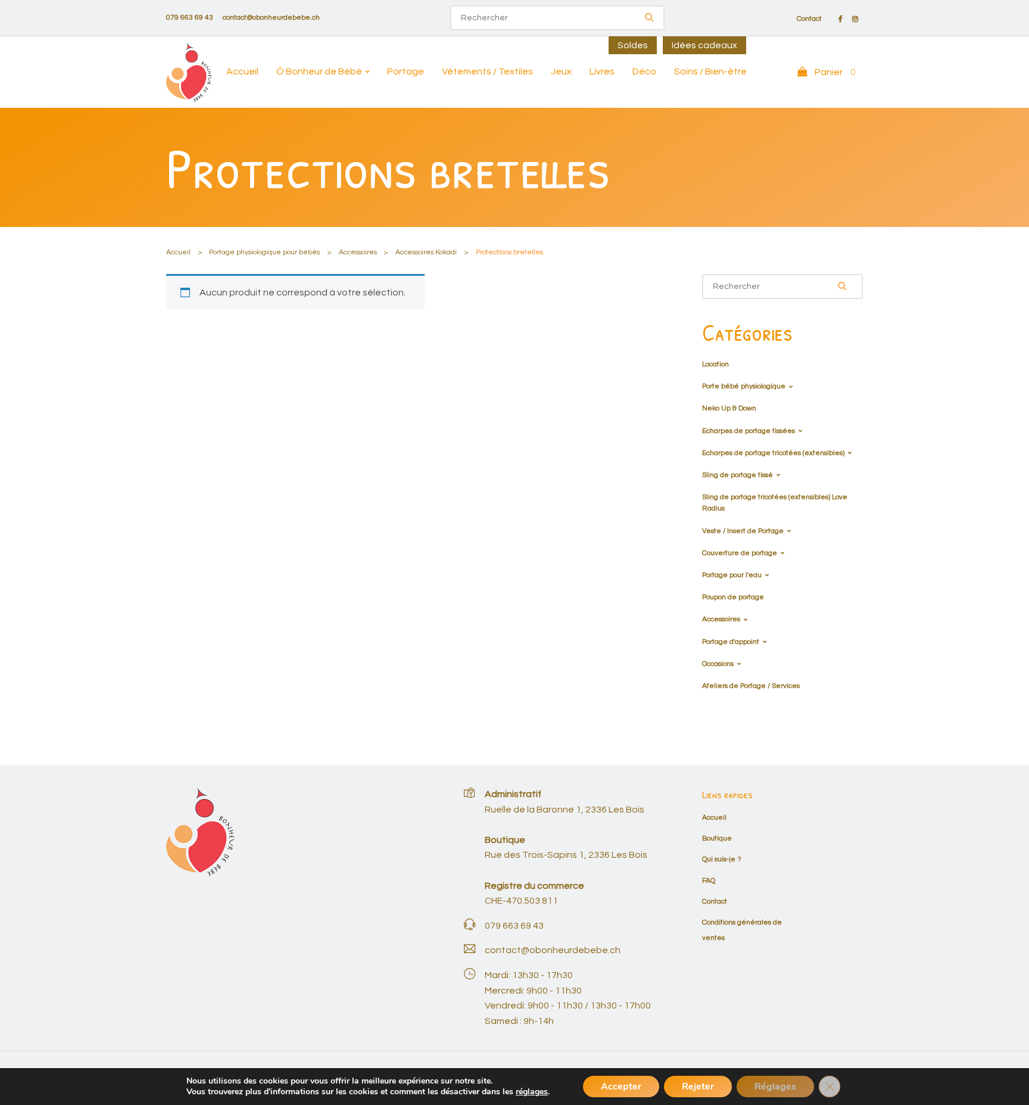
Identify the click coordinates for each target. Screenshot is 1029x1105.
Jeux (561, 71)
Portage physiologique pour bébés (264, 252)
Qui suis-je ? (721, 859)
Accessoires (358, 252)
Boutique (717, 838)
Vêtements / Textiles (487, 71)
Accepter (621, 1086)
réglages (532, 1092)
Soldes (633, 45)
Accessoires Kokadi (426, 252)
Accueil (242, 71)
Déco (644, 71)
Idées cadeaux (704, 45)
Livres (602, 71)
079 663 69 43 (189, 17)
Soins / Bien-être (710, 71)
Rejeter (698, 1086)
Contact (809, 19)
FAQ (708, 881)
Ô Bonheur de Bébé (319, 71)
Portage (405, 71)
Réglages (775, 1086)
